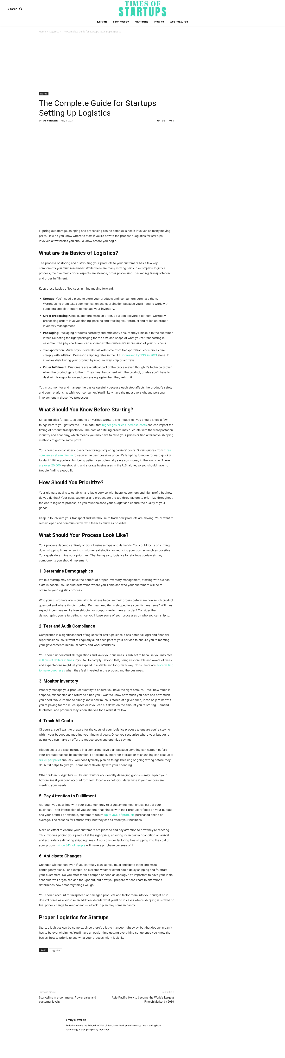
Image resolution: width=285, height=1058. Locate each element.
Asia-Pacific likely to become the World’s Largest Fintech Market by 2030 (143, 999)
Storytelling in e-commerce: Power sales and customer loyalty (67, 999)
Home (42, 31)
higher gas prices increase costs (124, 425)
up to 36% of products (119, 815)
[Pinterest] (61, 129)
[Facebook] (43, 129)
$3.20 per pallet (50, 760)
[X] (52, 129)
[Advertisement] (142, 63)
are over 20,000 (50, 465)
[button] (16, 9)
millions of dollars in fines (56, 660)
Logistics (54, 31)
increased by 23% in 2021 (139, 355)
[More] (79, 129)
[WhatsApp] (69, 129)
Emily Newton (50, 120)
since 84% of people (71, 845)
